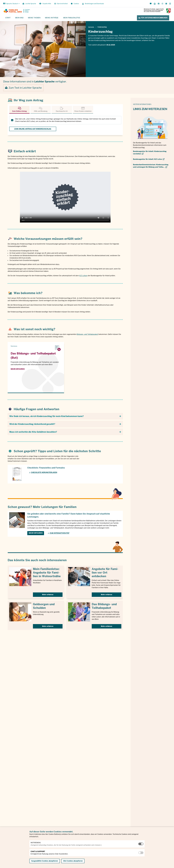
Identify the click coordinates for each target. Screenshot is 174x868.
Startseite (91, 27)
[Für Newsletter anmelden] (154, 3)
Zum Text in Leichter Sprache (25, 87)
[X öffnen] (166, 3)
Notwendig (36, 843)
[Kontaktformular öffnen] (150, 3)
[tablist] (65, 110)
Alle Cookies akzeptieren (73, 861)
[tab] (19, 110)
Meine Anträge (51, 17)
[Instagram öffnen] (162, 3)
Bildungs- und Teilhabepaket (87, 334)
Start (8, 17)
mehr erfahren (18, 369)
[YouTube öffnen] (170, 3)
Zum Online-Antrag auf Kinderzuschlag (32, 129)
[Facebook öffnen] (158, 3)
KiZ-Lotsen (83, 276)
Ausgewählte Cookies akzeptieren (44, 861)
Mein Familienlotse (71, 17)
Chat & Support (38, 851)
